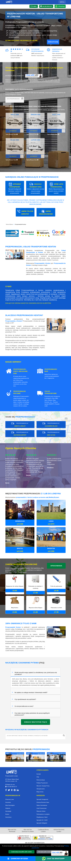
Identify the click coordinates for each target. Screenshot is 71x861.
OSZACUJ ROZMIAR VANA (35, 188)
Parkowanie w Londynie (43, 814)
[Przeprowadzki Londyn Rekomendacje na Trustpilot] (27, 233)
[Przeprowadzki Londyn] (11, 772)
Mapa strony (40, 791)
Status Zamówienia (42, 805)
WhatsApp (61, 6)
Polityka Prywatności (42, 783)
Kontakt (39, 774)
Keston (7, 814)
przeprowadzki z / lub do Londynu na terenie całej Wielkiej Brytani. (37, 497)
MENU (62, 2)
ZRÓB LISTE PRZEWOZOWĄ (56, 188)
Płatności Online (41, 811)
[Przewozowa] (35, 756)
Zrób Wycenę (53, 42)
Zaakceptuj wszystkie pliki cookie (21, 851)
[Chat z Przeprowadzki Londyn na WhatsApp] (44, 858)
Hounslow (8, 802)
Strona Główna (9, 224)
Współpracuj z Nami (42, 817)
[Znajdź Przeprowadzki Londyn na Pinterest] (15, 790)
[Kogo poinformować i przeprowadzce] (14, 756)
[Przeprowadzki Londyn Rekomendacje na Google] (59, 233)
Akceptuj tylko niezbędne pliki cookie (49, 851)
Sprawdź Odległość (42, 823)
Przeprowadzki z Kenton (42, 263)
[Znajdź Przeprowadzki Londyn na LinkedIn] (18, 790)
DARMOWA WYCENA (19, 859)
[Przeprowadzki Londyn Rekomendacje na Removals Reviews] (12, 233)
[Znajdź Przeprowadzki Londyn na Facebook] (6, 790)
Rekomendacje (41, 780)
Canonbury (8, 817)
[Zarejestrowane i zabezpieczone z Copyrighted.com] (24, 838)
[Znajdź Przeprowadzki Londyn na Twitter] (9, 790)
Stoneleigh (8, 811)
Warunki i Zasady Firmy (43, 786)
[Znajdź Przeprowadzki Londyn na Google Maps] (11, 790)
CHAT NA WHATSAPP (56, 859)
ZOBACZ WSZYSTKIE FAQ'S (35, 722)
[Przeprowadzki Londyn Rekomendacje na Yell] (43, 233)
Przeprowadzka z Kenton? (14, 321)
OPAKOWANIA (56, 566)
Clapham (7, 808)
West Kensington (10, 805)
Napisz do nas (11, 784)
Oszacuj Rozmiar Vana (43, 802)
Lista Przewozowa (41, 808)
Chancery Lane (9, 799)
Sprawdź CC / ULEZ (42, 820)
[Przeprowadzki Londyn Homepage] (9, 2)
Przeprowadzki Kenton (20, 224)
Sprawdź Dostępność (42, 799)
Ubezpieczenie (41, 788)
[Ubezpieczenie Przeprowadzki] (43, 838)
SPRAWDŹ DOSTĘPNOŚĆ (14, 188)
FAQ (38, 777)
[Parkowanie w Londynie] (56, 756)
